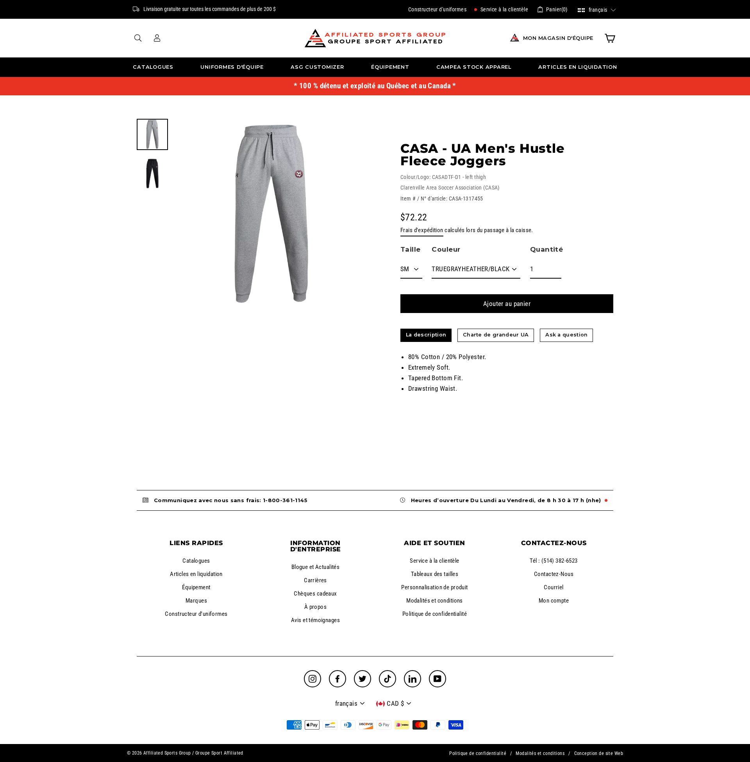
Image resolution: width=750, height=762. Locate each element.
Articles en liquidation (577, 67)
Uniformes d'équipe (232, 67)
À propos (315, 606)
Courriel (553, 587)
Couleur (446, 249)
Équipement (390, 67)
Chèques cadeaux (315, 593)
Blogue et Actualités (315, 567)
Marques (196, 600)
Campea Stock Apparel (473, 67)
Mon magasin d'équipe (558, 38)
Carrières (315, 580)
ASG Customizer (317, 67)
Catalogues (153, 67)
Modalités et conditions (434, 600)
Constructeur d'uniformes (437, 9)
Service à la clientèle (503, 9)
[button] (597, 9)
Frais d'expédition (421, 230)
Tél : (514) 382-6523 (554, 560)
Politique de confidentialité (434, 613)
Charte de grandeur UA (496, 335)
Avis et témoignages (315, 620)
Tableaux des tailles (435, 574)
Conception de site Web (598, 753)
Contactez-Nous (553, 574)
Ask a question (566, 335)
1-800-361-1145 (285, 500)
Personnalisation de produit (434, 587)
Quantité (546, 249)
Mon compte (554, 600)
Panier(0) (557, 9)
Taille (410, 249)
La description (426, 335)
